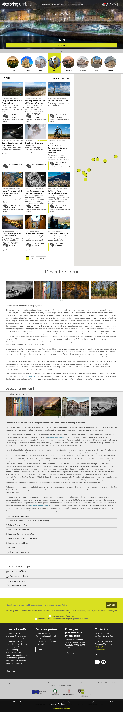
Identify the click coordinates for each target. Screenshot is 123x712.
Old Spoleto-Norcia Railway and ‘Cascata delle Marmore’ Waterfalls (57, 149)
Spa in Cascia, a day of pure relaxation (12, 144)
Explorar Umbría (61, 14)
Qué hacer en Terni (19, 552)
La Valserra (12, 547)
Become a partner (46, 629)
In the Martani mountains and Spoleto (58, 192)
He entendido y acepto (61, 709)
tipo (68, 78)
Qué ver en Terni (18, 394)
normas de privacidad (85, 611)
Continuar (11, 671)
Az (64, 78)
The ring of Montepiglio (59, 101)
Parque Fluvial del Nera (18, 543)
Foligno (110, 70)
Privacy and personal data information (73, 632)
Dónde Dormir (77, 4)
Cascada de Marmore (39, 505)
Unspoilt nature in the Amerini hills (12, 101)
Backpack (119, 4)
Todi (96, 70)
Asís (40, 70)
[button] (85, 179)
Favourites (114, 4)
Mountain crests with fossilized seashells (34, 192)
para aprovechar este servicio (63, 616)
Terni (54, 70)
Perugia (82, 70)
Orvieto (27, 70)
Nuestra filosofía (16, 629)
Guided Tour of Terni (34, 233)
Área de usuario (108, 4)
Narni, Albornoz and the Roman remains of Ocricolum (12, 193)
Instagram (103, 662)
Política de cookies (65, 704)
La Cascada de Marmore (18, 516)
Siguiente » (41, 258)
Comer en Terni (17, 581)
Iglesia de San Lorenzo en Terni (22, 534)
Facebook (97, 662)
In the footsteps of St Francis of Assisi (11, 234)
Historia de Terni (18, 571)
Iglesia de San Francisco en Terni (22, 538)
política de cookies (80, 619)
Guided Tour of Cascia (58, 233)
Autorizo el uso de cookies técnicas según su (63, 619)
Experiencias (45, 4)
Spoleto (68, 70)
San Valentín (101, 351)
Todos (12, 70)
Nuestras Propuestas (60, 4)
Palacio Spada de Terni (18, 525)
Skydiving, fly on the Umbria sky (34, 144)
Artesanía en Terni (19, 576)
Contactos (101, 629)
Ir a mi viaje (61, 45)
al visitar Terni (31, 376)
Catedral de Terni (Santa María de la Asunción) (28, 521)
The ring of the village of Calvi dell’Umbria (35, 101)
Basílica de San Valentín (18, 529)
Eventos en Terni (18, 585)
